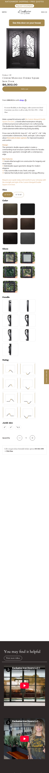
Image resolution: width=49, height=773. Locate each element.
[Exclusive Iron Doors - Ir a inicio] (24, 12)
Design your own (46, 377)
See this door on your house (27, 22)
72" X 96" (18, 195)
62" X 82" (7, 195)
